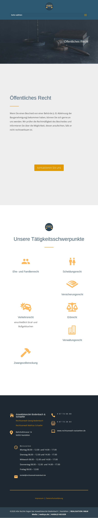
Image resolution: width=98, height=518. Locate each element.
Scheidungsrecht (72, 271)
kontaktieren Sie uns (49, 167)
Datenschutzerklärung (54, 498)
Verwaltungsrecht (72, 340)
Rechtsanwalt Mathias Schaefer (29, 425)
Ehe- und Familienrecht (26, 271)
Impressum (39, 498)
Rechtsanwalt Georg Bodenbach (29, 420)
